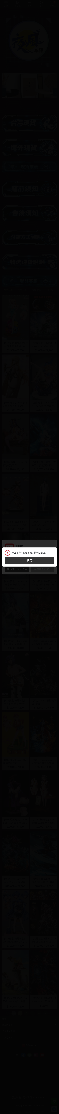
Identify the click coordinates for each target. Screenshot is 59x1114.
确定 (29, 560)
